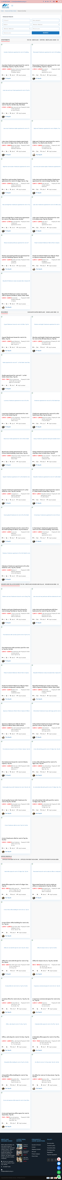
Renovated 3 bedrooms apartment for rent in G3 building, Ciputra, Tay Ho (46, 65)
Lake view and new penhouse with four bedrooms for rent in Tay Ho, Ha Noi (45, 610)
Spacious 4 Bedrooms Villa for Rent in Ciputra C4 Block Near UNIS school (13, 724)
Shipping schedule (36, 1149)
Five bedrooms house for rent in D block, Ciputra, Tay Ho (15, 762)
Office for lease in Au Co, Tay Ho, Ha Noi (45, 960)
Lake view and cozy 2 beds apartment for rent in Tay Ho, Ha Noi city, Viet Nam (15, 104)
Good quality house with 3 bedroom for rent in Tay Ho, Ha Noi (14, 800)
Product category (36, 1153)
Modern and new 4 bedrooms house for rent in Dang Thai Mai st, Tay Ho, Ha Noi (14, 610)
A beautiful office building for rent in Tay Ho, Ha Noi (15, 1075)
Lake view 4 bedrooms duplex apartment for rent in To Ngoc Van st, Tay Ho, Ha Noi (15, 142)
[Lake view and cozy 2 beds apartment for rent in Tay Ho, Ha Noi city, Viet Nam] (19, 1159)
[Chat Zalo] (59, 1168)
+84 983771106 (6, 1)
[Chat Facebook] (59, 1163)
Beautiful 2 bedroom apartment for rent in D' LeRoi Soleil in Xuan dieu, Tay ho (46, 490)
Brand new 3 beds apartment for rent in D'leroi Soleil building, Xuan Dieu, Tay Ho (15, 452)
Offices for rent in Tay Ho (10, 859)
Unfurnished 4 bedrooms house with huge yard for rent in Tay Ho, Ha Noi (46, 724)
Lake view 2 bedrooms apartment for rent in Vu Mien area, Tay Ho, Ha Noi (46, 218)
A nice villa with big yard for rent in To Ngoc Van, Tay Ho (45, 762)
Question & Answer (36, 1144)
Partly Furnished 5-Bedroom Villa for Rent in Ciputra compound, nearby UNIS (46, 256)
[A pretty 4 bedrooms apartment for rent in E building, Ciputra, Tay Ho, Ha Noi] (19, 1146)
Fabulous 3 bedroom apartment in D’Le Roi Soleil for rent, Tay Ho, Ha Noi (15, 566)
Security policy (50, 1143)
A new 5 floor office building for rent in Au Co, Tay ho (15, 923)
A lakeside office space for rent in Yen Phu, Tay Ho (46, 1037)
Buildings (4, 312)
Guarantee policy (51, 1147)
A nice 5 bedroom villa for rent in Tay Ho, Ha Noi (15, 838)
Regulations (50, 1152)
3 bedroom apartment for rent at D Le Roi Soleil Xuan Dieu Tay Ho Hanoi (46, 414)
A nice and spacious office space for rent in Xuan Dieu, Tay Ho (15, 1113)
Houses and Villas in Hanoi (10, 10)
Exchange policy (51, 1150)
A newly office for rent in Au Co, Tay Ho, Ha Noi (15, 999)
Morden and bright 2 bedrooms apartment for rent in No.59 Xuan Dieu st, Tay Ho (46, 338)
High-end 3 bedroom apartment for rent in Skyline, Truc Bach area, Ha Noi (46, 142)
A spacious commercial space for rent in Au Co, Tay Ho (46, 999)
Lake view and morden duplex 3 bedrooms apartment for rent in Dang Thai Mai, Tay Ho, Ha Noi (46, 181)
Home (2, 10)
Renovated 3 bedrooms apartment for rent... (26, 1153)
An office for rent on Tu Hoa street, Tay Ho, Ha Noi (46, 1075)
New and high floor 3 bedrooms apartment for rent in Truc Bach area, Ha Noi (15, 218)
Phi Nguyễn (8, 78)
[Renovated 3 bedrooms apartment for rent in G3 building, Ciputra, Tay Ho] (19, 1153)
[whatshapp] (59, 1172)
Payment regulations (52, 1154)
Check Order (35, 1156)
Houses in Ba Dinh (50, 584)
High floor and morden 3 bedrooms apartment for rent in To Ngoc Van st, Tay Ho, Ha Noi (15, 181)
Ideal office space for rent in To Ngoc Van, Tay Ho (15, 885)
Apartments (5, 40)
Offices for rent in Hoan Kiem (48, 859)
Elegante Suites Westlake (36, 312)
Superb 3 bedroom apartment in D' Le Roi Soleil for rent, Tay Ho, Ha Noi (15, 490)
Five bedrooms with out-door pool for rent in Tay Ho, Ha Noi (15, 648)
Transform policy (51, 1145)
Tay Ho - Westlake (33, 40)
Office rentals (6, 856)
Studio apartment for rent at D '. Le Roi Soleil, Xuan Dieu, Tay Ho (14, 376)
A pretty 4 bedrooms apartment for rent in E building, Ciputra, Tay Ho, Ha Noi (15, 65)
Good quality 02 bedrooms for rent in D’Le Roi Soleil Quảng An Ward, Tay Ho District (15, 528)
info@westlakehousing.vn (19, 1)
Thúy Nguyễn (39, 154)
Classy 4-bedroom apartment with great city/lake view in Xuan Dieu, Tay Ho (45, 452)
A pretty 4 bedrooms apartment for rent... (25, 1147)
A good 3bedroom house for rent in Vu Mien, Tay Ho (14, 338)
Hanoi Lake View (51, 312)
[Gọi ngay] (59, 1159)
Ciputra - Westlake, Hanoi (48, 40)
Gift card (34, 1151)
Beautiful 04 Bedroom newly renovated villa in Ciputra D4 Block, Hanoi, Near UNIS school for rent (15, 295)
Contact (33, 1147)
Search (45, 33)
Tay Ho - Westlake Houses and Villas (32, 584)
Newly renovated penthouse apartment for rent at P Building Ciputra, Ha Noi (15, 256)
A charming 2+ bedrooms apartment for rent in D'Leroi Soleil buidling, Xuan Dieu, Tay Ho (46, 529)
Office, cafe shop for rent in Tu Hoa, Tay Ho (15, 1037)
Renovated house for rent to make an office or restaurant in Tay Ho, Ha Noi (44, 885)
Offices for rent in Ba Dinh (29, 859)
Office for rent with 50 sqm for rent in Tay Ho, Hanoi (15, 961)
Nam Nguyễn (8, 350)
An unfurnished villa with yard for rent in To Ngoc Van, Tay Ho (46, 800)
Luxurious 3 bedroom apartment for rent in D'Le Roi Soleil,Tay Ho (15, 414)
